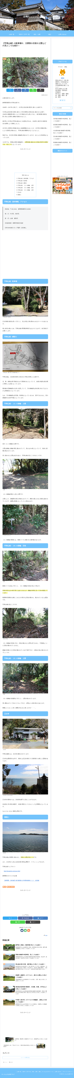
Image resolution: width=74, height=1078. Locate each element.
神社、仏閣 (34, 1071)
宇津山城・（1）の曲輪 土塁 (25, 185)
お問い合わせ (58, 1071)
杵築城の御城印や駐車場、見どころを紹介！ (62, 143)
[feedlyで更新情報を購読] (25, 930)
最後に (19, 194)
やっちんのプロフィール (47, 1071)
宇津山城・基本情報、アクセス (26, 178)
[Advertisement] (25, 51)
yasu (62, 78)
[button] (40, 90)
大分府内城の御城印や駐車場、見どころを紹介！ (62, 132)
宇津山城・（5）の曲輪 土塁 (25, 190)
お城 (5, 886)
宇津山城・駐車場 (22, 180)
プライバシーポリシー (68, 1071)
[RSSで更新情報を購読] (28, 930)
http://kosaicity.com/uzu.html (12, 871)
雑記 (40, 1071)
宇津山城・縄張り (22, 183)
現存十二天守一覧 (27, 1071)
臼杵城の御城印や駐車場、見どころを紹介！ (62, 120)
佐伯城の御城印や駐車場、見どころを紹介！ (62, 126)
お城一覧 (19, 1071)
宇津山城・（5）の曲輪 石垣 (25, 187)
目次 (23, 175)
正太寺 (19, 192)
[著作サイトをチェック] (22, 930)
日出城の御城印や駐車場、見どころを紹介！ (62, 137)
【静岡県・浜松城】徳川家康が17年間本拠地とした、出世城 (21, 880)
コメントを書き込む (25, 1057)
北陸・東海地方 (11, 886)
